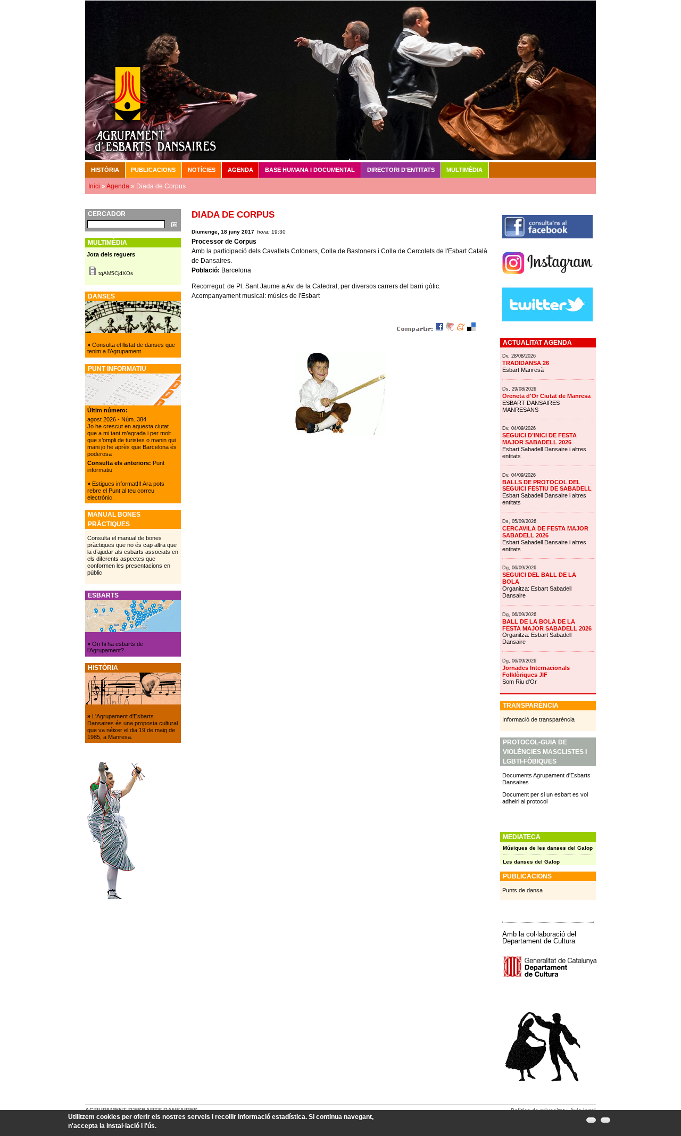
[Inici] (340, 80)
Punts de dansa (522, 890)
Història (105, 170)
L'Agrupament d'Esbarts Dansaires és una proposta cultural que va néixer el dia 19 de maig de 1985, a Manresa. (132, 726)
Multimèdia (464, 170)
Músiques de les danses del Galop (548, 848)
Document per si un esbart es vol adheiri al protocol (545, 798)
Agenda (240, 170)
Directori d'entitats (401, 170)
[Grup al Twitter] (547, 319)
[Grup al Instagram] (547, 278)
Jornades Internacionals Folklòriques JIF (536, 671)
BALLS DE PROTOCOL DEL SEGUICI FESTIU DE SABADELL (547, 485)
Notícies (201, 170)
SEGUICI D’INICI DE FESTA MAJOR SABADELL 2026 (539, 438)
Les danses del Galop (531, 862)
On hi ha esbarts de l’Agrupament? (115, 647)
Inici (94, 186)
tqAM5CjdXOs (115, 273)
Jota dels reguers (111, 254)
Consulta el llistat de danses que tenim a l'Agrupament (131, 348)
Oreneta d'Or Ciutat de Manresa (546, 396)
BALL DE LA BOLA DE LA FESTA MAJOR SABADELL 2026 (547, 625)
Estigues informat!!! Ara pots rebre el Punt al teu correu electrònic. (125, 490)
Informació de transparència (538, 719)
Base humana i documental (310, 170)
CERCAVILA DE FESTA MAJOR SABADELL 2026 (545, 531)
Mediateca (522, 837)
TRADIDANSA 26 (525, 363)
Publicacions (153, 170)
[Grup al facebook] (547, 236)
